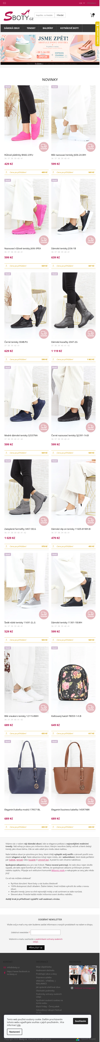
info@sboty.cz (13, 967)
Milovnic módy (58, 870)
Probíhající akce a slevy (46, 974)
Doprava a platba (43, 977)
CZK (81, 3)
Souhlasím (80, 1021)
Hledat (60, 15)
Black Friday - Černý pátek (47, 1006)
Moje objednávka (43, 966)
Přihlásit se (35, 947)
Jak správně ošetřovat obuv (48, 987)
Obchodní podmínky (45, 990)
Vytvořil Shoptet (88, 1039)
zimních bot (43, 859)
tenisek (20, 859)
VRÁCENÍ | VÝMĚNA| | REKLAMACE (46, 982)
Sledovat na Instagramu (84, 988)
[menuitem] (12, 28)
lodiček (12, 859)
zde (18, 1025)
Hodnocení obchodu (45, 970)
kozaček (32, 859)
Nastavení (14, 1031)
